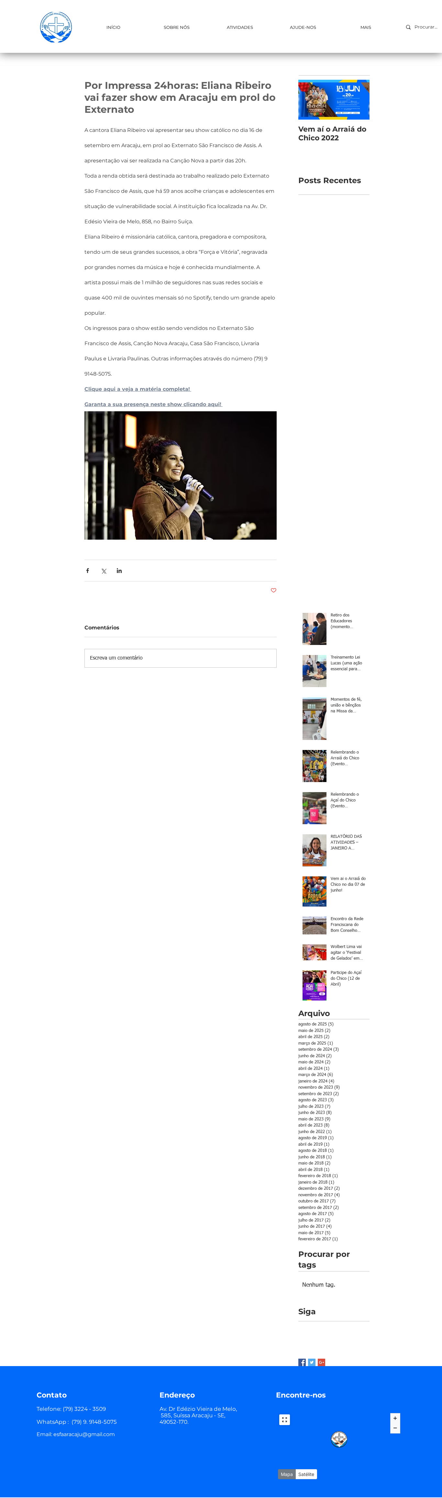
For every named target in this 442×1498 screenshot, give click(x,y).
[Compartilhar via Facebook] (87, 571)
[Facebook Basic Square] (302, 1362)
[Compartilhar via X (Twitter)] (103, 571)
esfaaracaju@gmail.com (84, 1434)
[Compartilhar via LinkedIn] (119, 571)
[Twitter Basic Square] (311, 1362)
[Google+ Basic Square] (321, 1362)
